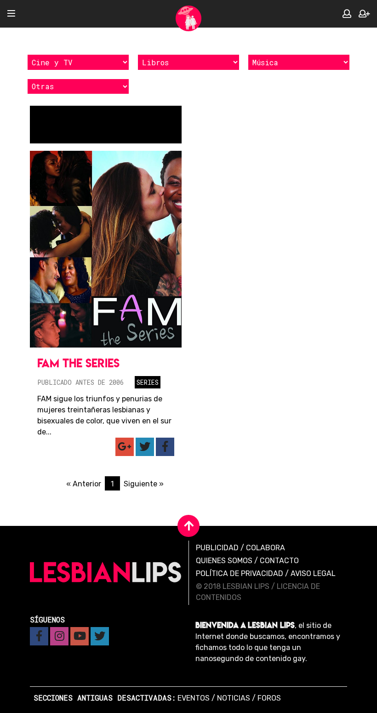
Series (148, 382)
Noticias (233, 698)
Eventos (193, 698)
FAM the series (78, 363)
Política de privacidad (239, 573)
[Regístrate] (364, 14)
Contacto (279, 560)
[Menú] (11, 14)
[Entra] (347, 14)
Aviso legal (313, 573)
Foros (269, 698)
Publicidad (217, 547)
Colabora (265, 547)
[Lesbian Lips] (188, 18)
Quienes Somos (224, 560)
